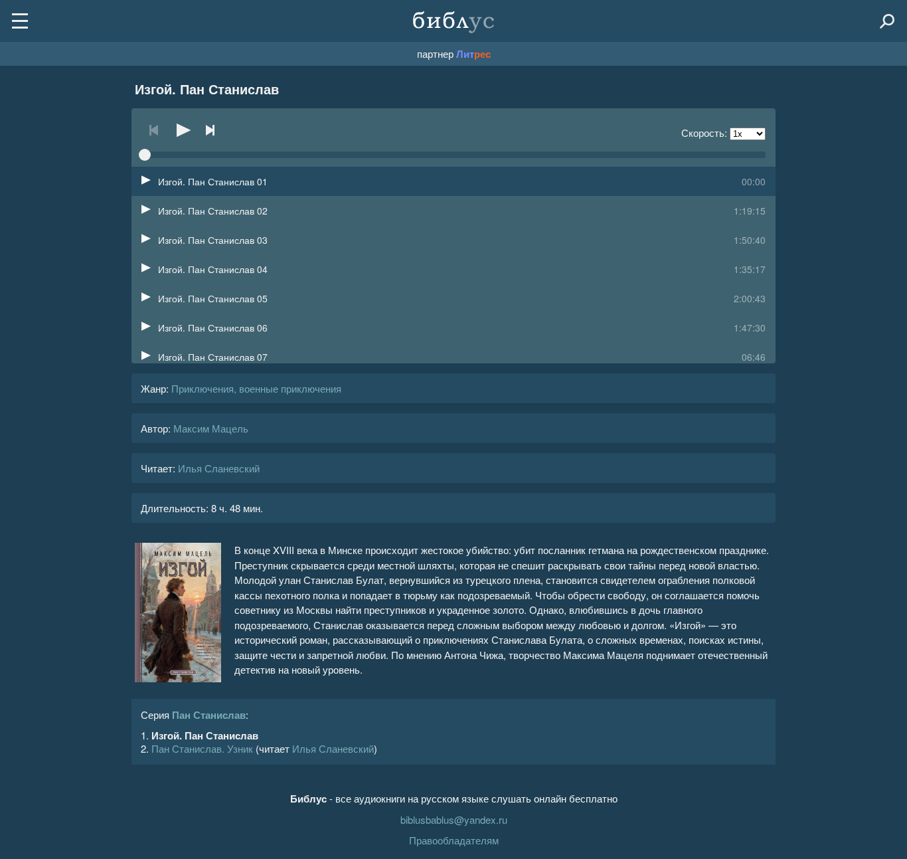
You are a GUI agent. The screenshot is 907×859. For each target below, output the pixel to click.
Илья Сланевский (219, 468)
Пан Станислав (209, 715)
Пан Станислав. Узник (202, 748)
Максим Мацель (210, 428)
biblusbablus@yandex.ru (453, 819)
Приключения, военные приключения (256, 388)
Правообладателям (454, 840)
